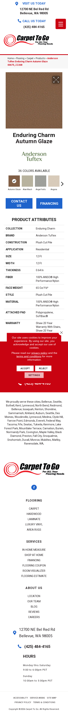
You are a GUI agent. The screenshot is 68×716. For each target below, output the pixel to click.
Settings (34, 375)
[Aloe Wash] (27, 181)
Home (11, 58)
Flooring (20, 58)
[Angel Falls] (40, 181)
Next (62, 182)
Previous (5, 182)
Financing (49, 203)
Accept (25, 368)
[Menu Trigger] (61, 24)
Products (40, 58)
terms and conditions (28, 356)
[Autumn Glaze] (14, 181)
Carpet (30, 58)
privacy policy (39, 352)
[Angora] (53, 181)
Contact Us (19, 203)
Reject (43, 368)
